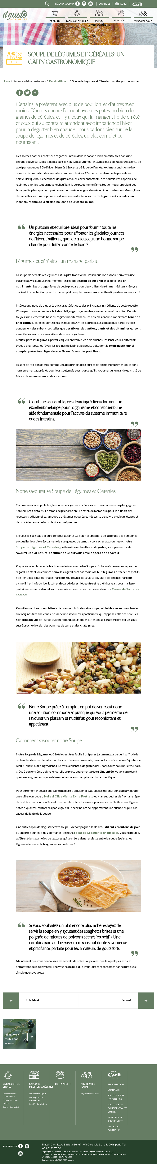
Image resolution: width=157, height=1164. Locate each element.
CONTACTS (113, 1089)
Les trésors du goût (37, 1093)
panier (123, 3)
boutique (104, 3)
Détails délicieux (59, 81)
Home (6, 81)
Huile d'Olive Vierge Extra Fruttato (69, 796)
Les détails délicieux (38, 1104)
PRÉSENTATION (116, 1084)
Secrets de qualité (11, 1107)
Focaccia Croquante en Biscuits (96, 832)
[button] (55, 15)
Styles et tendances (90, 1093)
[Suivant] (146, 1000)
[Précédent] (11, 1000)
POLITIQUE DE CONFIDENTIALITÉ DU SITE (117, 1108)
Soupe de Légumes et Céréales (37, 547)
